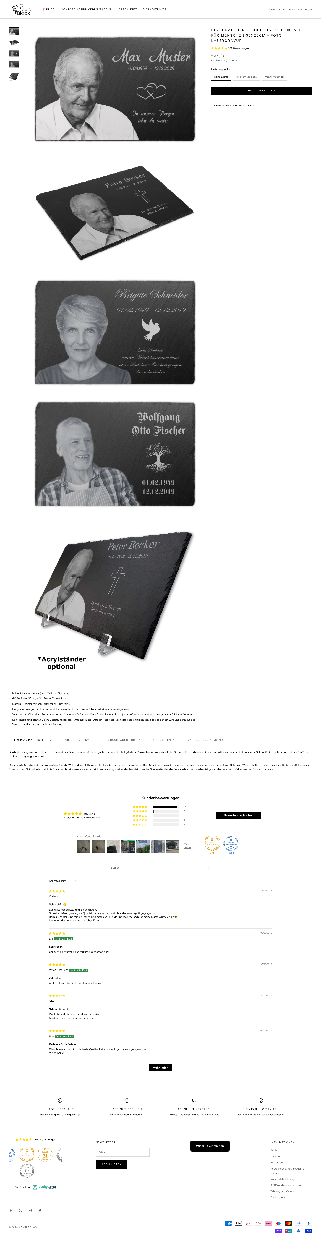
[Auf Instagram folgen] (30, 1210)
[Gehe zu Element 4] (14, 64)
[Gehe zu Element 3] (14, 53)
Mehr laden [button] (160, 1068)
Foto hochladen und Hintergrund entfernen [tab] (138, 740)
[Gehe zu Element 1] (14, 31)
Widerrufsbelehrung (282, 1179)
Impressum (276, 1162)
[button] (219, 48)
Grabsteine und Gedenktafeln (86, 9)
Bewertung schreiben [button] (238, 815)
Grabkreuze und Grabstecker (143, 9)
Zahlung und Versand (282, 1191)
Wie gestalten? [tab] (76, 740)
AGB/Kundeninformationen (286, 1185)
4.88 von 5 (89, 814)
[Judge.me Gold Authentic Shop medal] (212, 843)
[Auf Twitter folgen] (20, 1210)
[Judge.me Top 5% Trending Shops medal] (8, 1170)
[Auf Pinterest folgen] (40, 1210)
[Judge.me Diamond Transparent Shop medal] (230, 843)
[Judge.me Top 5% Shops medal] (46, 1154)
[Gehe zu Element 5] (14, 76)
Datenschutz (277, 1197)
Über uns (275, 1156)
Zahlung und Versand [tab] (205, 740)
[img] (57, 891)
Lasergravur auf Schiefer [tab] (30, 740)
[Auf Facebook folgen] (11, 1210)
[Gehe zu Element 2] (14, 42)
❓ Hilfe (48, 9)
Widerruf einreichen (210, 1146)
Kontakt (275, 1150)
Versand (233, 60)
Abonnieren (111, 1164)
